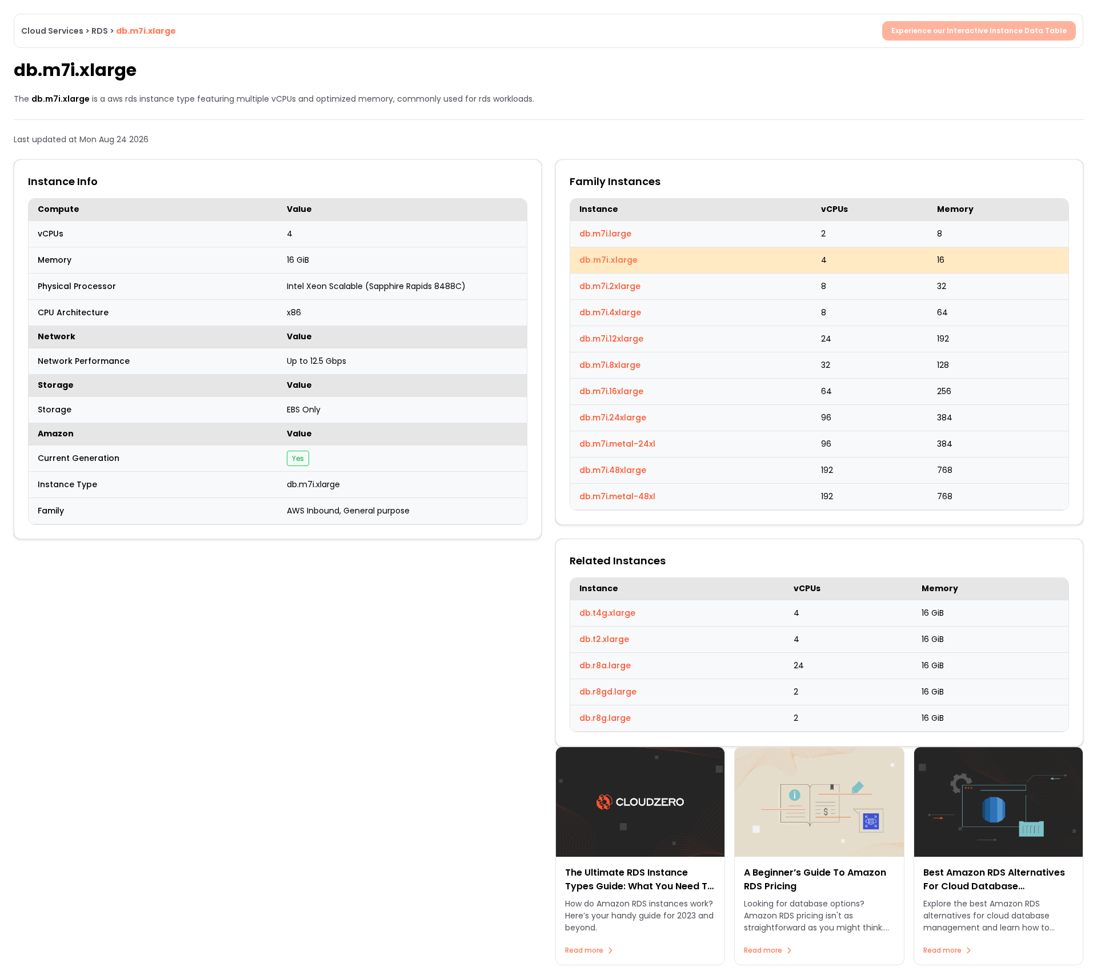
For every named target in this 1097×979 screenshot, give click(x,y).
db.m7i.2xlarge (609, 286)
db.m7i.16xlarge (611, 391)
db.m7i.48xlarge (612, 470)
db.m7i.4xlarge (610, 312)
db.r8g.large (605, 718)
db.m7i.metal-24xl (617, 444)
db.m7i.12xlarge (611, 338)
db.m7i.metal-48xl (617, 496)
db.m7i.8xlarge (609, 365)
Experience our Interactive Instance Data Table (979, 30)
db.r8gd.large (607, 691)
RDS (99, 31)
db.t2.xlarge (604, 639)
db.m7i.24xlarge (612, 417)
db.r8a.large (605, 665)
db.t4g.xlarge (607, 613)
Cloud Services (52, 31)
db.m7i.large (605, 233)
